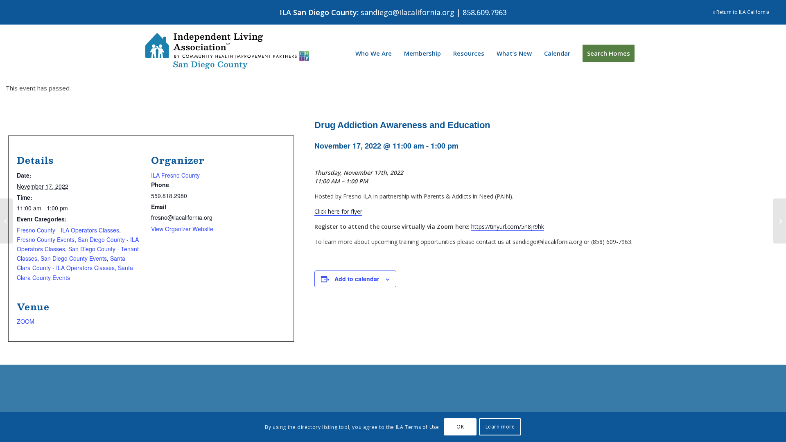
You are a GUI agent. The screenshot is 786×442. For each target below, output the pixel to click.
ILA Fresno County (175, 175)
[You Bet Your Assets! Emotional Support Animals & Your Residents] (6, 221)
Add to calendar (356, 279)
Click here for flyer (338, 211)
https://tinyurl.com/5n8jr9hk (507, 226)
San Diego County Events (74, 258)
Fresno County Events (46, 239)
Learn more (500, 426)
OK (460, 426)
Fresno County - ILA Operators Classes (68, 230)
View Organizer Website (182, 229)
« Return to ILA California (741, 12)
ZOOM (25, 321)
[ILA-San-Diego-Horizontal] (227, 51)
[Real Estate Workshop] (779, 221)
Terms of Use (422, 427)
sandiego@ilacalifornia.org (407, 12)
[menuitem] (373, 53)
